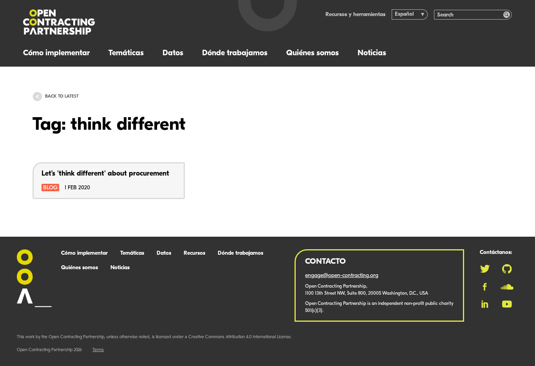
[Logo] (116, 22)
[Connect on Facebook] (485, 286)
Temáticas (126, 53)
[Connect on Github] (507, 269)
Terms (98, 350)
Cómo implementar (56, 53)
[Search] (506, 14)
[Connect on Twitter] (485, 269)
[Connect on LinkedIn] (485, 304)
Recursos (194, 253)
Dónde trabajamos (235, 53)
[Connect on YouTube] (507, 304)
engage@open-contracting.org (341, 276)
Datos (173, 53)
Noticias (372, 53)
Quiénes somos (312, 53)
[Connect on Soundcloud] (507, 287)
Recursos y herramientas (355, 15)
